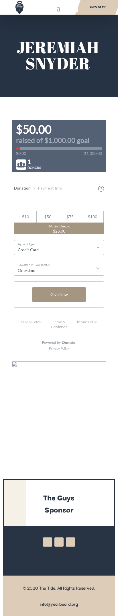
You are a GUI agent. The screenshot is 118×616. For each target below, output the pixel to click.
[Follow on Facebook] (47, 542)
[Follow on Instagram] (59, 542)
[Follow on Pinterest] (70, 542)
